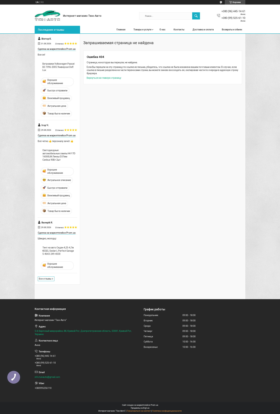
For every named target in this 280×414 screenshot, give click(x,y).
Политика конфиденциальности (167, 411)
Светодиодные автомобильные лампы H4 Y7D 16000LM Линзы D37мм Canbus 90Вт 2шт (58, 155)
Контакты (179, 29)
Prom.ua (154, 405)
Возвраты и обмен (232, 29)
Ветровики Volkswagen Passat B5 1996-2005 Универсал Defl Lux (58, 66)
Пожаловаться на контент (139, 411)
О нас (162, 29)
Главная (121, 29)
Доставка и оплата (203, 29)
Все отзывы (45, 278)
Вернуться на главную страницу (104, 78)
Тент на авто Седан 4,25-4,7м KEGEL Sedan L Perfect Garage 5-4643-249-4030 (58, 250)
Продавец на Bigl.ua (140, 408)
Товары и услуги (142, 29)
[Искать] (196, 15)
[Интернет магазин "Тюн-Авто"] (48, 15)
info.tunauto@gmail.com (47, 377)
